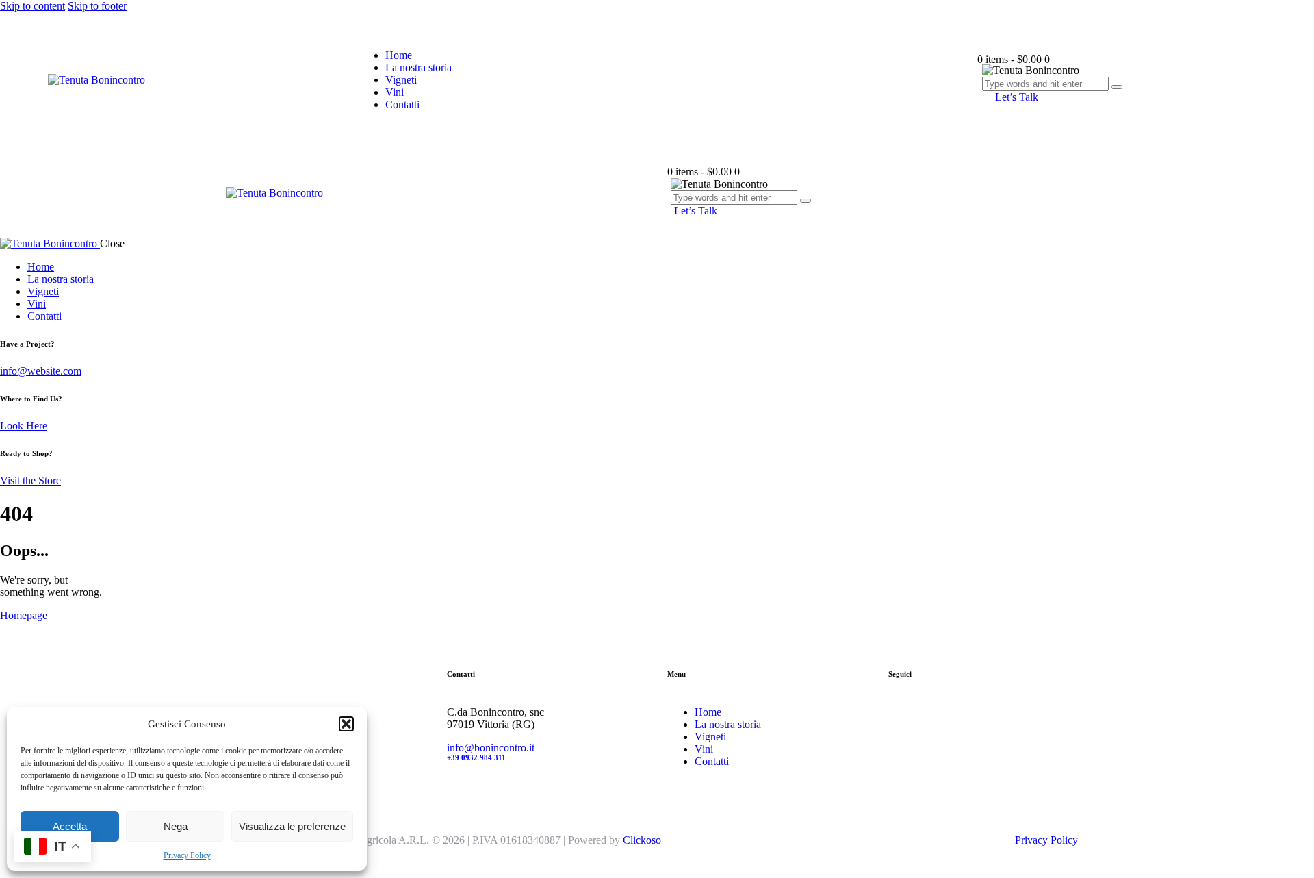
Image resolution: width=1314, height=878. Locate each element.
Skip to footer (97, 6)
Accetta (70, 826)
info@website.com (40, 371)
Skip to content (32, 6)
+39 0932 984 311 (476, 757)
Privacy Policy (187, 855)
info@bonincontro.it (490, 747)
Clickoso (642, 840)
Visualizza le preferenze (292, 826)
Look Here (23, 425)
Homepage (23, 615)
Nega (176, 826)
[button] (346, 724)
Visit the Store (30, 480)
